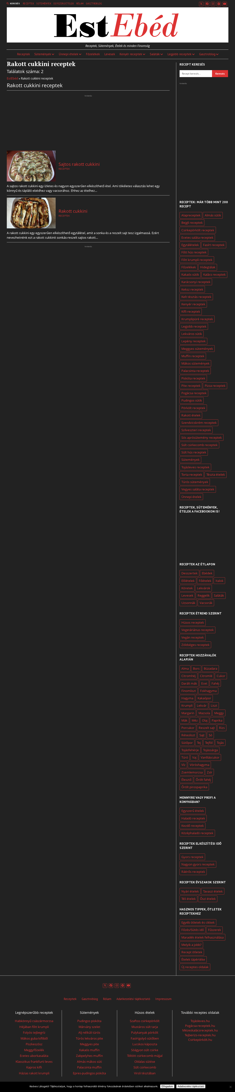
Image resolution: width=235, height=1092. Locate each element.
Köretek (187, 588)
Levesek (109, 54)
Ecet (204, 683)
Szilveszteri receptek (196, 430)
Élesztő (186, 780)
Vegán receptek (192, 637)
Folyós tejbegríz (34, 1032)
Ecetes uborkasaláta (34, 1056)
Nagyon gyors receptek (198, 864)
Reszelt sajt (207, 728)
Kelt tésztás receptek (196, 297)
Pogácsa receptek (194, 393)
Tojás (220, 743)
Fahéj (215, 683)
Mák (184, 720)
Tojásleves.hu (200, 1021)
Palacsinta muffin (89, 1067)
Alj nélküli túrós (89, 1032)
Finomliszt (188, 691)
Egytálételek (190, 245)
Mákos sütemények (195, 363)
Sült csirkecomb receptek (199, 445)
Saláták (155, 54)
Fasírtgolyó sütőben (145, 1038)
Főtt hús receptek (194, 252)
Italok (219, 581)
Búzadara (210, 668)
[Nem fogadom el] (230, 1087)
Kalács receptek (214, 274)
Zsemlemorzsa (192, 772)
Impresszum (163, 999)
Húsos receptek (192, 622)
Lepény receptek (193, 341)
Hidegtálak (207, 267)
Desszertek (189, 573)
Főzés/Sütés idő (192, 930)
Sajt (202, 735)
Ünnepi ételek (68, 54)
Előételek (188, 581)
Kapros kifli (34, 1067)
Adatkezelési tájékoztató (133, 999)
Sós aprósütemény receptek (201, 437)
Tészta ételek (215, 474)
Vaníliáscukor (210, 757)
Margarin (187, 713)
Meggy (219, 713)
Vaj (194, 757)
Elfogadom (167, 1086)
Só (210, 735)
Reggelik (204, 595)
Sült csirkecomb (144, 1067)
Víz (183, 765)
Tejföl (209, 743)
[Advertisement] (88, 123)
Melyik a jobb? (191, 945)
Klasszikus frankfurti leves (34, 1061)
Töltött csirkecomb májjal (144, 1056)
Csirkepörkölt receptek (197, 230)
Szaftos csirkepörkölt (145, 1021)
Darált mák (189, 683)
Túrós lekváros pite (89, 1038)
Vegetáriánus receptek (197, 630)
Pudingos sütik (191, 400)
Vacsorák (206, 603)
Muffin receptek (192, 356)
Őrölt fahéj (203, 780)
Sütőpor (187, 743)
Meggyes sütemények (197, 349)
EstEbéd (12, 78)
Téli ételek (188, 899)
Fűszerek (214, 930)
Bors (196, 668)
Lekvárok (203, 588)
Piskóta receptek (193, 378)
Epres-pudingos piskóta (89, 1073)
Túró (184, 757)
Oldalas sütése (144, 1061)
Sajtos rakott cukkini (79, 164)
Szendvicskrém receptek (199, 422)
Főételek (205, 581)
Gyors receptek (192, 857)
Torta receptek (191, 474)
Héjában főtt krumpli (34, 1027)
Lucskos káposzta (144, 1044)
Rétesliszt (188, 735)
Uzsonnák (188, 603)
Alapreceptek (190, 215)
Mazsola (204, 713)
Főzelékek (93, 54)
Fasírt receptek (214, 245)
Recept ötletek (191, 952)
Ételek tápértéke (193, 959)
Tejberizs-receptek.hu (200, 1035)
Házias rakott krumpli (34, 1073)
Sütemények (43, 3)
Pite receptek (190, 386)
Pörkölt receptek (193, 408)
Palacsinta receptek (195, 371)
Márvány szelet (89, 1027)
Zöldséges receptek (195, 645)
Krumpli (187, 705)
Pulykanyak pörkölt (144, 1032)
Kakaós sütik (190, 274)
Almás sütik (213, 215)
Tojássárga (210, 750)
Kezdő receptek (192, 826)
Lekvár (202, 705)
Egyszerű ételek (64, 3)
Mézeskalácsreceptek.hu (200, 1030)
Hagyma (187, 698)
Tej (199, 743)
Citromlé (206, 676)
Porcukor (187, 728)
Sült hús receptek (193, 452)
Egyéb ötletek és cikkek (198, 922)
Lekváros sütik (191, 334)
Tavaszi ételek (213, 891)
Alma (185, 668)
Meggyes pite (89, 1044)
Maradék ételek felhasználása (202, 937)
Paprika (217, 720)
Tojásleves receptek (195, 467)
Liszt (214, 705)
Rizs (222, 728)
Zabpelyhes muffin (89, 1056)
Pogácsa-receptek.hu (200, 1026)
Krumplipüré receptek (197, 319)
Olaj (204, 720)
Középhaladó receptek (197, 833)
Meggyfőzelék (34, 1050)
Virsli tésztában (145, 1073)
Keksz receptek (192, 289)
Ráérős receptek (193, 872)
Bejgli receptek (192, 222)
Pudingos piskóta (89, 1021)
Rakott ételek (190, 415)
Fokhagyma (208, 691)
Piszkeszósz (34, 1044)
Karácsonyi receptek (195, 282)
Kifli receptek (190, 311)
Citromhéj (188, 676)
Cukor (221, 676)
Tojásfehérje (190, 750)
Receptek (28, 3)
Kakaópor (204, 698)
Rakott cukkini (73, 211)
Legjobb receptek (179, 54)
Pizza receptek (215, 386)
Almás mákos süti (89, 1061)
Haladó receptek (193, 818)
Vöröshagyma (199, 765)
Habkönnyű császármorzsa (34, 1021)
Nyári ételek (190, 891)
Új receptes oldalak (195, 967)
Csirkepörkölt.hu (200, 1040)
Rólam (80, 3)
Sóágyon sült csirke (144, 1050)
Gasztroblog (94, 3)
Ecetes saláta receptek (197, 237)
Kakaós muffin (89, 1050)
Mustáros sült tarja (144, 1027)
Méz (195, 720)
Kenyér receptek (131, 54)
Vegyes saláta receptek (197, 489)
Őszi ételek (208, 899)
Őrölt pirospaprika (194, 787)
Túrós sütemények (194, 482)
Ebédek (207, 573)
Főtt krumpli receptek (196, 260)
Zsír (209, 772)
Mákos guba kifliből (34, 1038)
